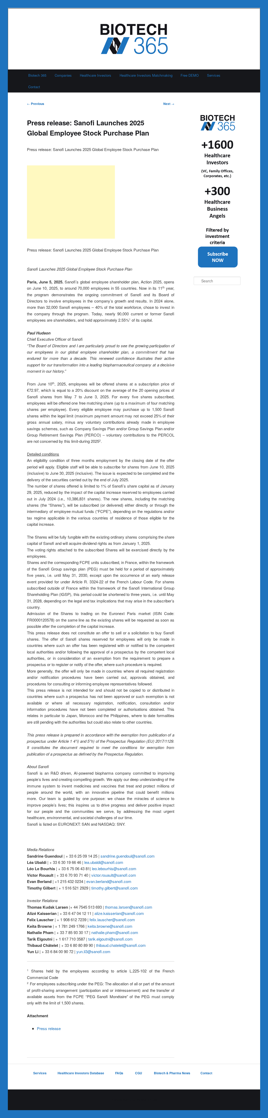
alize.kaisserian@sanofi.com (119, 913)
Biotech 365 (37, 75)
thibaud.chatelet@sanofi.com (121, 945)
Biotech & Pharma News (172, 1073)
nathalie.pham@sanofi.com (114, 932)
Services (213, 75)
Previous (35, 103)
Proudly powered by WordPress (134, 1099)
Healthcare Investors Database (81, 1073)
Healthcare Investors (95, 75)
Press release (49, 1028)
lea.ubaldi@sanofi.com (103, 862)
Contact (34, 86)
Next (168, 103)
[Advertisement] (71, 202)
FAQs (119, 1073)
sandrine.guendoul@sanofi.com (127, 856)
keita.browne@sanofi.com (110, 926)
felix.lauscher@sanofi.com (112, 919)
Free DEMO (190, 75)
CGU (139, 1073)
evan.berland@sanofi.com (108, 881)
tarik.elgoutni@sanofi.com (110, 939)
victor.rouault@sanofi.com (113, 875)
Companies (63, 75)
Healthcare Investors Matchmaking (146, 75)
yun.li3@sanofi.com (93, 951)
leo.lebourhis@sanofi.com (114, 868)
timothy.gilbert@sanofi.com (114, 888)
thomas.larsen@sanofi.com (128, 907)
